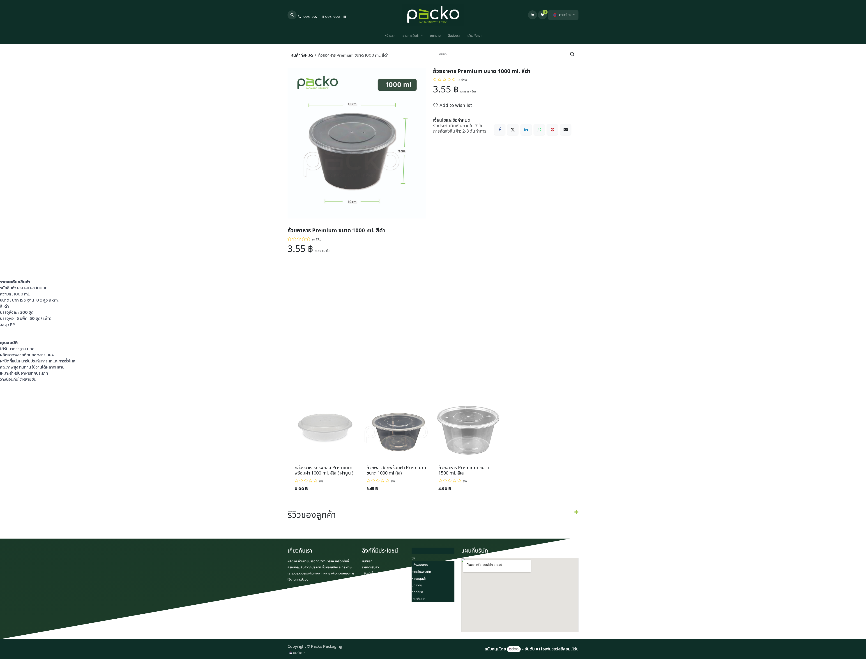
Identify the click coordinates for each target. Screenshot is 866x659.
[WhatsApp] (539, 129)
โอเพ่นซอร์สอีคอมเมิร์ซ (559, 649)
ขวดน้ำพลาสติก (421, 572)
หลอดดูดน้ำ (419, 578)
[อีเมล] (565, 129)
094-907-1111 (313, 16)
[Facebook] (499, 129)
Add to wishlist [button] (456, 105)
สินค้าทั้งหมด (302, 55)
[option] (433, 444)
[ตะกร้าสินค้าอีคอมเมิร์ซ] (532, 14)
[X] (512, 129)
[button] (292, 14)
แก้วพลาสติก (420, 565)
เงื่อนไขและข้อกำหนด (451, 120)
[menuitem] (390, 37)
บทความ (417, 585)
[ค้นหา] (572, 54)
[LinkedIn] (526, 129)
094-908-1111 (335, 16)
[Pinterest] (552, 129)
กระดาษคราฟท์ (373, 591)
